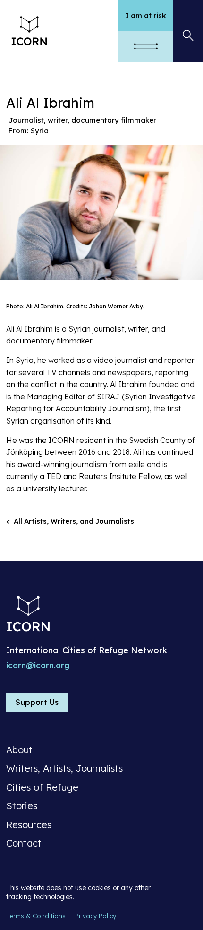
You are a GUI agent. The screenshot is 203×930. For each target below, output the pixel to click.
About (19, 750)
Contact (24, 843)
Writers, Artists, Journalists (64, 768)
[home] (59, 31)
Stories (21, 806)
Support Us (37, 702)
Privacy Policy (95, 916)
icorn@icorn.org (37, 665)
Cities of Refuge (42, 787)
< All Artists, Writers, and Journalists (70, 520)
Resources (28, 825)
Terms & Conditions (36, 916)
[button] (145, 46)
